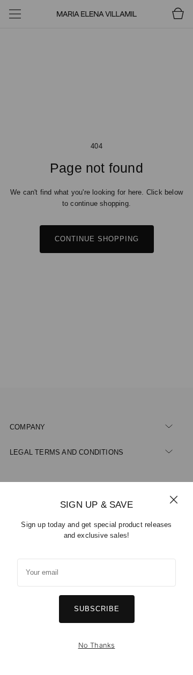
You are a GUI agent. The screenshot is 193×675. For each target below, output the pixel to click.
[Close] (174, 499)
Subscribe (97, 609)
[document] (96, 578)
